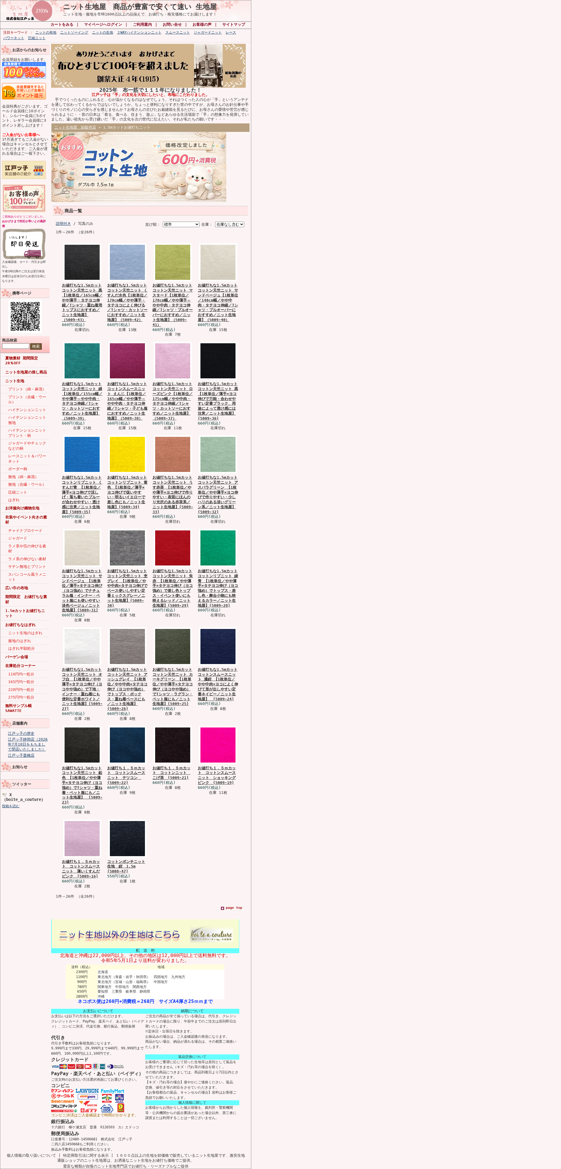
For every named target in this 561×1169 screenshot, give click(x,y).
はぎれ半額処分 (21, 648)
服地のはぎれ (19, 641)
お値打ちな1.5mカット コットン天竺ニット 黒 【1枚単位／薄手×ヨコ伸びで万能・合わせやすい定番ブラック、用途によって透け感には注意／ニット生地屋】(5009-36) (218, 401)
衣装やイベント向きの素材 (26, 519)
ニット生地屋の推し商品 (26, 372)
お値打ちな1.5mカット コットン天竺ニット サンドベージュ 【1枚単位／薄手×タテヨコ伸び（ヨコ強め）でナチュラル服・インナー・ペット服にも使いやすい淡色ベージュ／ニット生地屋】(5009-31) (82, 590)
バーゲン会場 (16, 657)
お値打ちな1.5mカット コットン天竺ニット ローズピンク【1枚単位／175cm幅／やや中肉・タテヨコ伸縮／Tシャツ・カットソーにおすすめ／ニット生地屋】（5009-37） (173, 401)
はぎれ (14, 500)
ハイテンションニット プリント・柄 (28, 432)
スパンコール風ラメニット (27, 577)
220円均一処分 (21, 689)
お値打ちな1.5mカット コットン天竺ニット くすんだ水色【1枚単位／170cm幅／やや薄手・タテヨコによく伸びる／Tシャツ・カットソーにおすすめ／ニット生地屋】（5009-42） (127, 302)
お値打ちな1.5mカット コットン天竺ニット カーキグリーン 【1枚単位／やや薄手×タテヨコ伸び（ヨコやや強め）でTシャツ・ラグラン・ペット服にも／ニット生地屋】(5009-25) (173, 686)
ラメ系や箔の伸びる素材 (27, 548)
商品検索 (9, 340)
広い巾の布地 (16, 588)
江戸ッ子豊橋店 (21, 755)
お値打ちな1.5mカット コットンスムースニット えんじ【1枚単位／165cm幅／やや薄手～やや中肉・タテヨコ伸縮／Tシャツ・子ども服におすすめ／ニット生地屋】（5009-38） (127, 401)
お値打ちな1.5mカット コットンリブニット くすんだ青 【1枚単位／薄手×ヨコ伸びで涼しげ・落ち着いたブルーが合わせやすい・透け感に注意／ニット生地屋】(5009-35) (82, 494)
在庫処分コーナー (20, 665)
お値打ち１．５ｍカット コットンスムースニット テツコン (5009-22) (126, 775)
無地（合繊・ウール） (27, 484)
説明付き (63, 223)
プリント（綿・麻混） (27, 389)
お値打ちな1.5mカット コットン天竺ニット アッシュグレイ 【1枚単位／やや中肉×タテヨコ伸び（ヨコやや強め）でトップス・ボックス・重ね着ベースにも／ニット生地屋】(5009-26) (127, 689)
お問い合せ (172, 24)
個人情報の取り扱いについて (31, 1155)
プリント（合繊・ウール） (27, 399)
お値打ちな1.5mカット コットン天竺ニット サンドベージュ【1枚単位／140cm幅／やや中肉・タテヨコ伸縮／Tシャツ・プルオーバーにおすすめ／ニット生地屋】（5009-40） (218, 302)
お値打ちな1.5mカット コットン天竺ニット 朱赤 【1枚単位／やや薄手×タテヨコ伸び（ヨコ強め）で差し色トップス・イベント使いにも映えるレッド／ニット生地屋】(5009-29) (173, 588)
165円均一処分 (21, 682)
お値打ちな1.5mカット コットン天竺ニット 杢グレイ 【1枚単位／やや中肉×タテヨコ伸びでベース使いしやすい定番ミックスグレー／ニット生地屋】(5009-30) (127, 588)
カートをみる (62, 24)
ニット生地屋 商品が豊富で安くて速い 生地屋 (140, 7)
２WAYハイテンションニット (139, 32)
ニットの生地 (102, 32)
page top (234, 908)
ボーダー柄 (17, 469)
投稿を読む (11, 806)
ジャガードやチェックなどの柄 (27, 445)
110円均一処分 (21, 674)
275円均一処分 (21, 697)
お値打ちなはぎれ (20, 625)
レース (231, 32)
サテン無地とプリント (27, 566)
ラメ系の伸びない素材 (27, 559)
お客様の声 (202, 24)
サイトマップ (233, 24)
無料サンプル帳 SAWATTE (18, 708)
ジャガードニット (208, 32)
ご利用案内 (142, 24)
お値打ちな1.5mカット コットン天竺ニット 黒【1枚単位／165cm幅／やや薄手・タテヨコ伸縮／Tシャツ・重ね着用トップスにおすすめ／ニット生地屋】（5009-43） (82, 302)
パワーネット (13, 38)
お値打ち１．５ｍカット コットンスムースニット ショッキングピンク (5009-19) (217, 775)
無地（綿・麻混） (23, 477)
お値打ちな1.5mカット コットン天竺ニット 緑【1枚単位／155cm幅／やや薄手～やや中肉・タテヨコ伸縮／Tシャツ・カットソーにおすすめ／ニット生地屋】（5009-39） (82, 401)
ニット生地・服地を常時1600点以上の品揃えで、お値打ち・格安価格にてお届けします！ (140, 14)
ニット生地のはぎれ (25, 633)
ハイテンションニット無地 (27, 420)
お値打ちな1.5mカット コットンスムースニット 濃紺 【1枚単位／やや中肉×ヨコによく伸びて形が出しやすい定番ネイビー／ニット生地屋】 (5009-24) (218, 684)
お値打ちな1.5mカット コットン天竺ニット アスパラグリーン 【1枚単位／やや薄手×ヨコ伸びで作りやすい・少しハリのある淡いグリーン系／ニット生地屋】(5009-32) (218, 494)
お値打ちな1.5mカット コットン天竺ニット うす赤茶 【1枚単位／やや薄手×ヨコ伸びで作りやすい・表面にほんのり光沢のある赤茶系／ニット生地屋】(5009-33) (173, 494)
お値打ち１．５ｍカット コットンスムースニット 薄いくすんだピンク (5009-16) (81, 868)
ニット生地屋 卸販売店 (75, 127)
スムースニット (177, 32)
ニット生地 (14, 381)
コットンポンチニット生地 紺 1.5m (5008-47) (126, 866)
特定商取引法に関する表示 (86, 1155)
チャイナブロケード (25, 530)
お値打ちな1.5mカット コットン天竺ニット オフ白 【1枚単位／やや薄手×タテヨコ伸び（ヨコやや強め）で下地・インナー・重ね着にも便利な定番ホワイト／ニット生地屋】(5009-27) (82, 689)
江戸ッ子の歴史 (21, 733)
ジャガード (17, 538)
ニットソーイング (74, 32)
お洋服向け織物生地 (22, 508)
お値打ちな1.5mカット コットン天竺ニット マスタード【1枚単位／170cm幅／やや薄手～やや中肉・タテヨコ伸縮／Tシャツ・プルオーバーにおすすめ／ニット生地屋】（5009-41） (173, 305)
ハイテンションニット (27, 410)
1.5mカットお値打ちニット (25, 613)
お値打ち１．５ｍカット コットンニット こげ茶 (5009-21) (172, 773)
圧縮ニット (37, 38)
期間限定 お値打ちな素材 (26, 599)
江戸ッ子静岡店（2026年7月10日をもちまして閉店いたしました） (28, 744)
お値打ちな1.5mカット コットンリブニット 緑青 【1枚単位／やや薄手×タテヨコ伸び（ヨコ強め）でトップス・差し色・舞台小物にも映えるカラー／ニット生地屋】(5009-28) (218, 588)
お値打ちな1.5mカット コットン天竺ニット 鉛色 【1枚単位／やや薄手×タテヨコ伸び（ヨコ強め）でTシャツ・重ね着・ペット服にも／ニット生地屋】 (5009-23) (82, 785)
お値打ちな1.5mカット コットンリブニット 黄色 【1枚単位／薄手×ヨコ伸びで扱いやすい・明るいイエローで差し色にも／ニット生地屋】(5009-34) (127, 492)
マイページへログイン (103, 24)
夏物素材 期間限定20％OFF (21, 360)
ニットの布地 (45, 32)
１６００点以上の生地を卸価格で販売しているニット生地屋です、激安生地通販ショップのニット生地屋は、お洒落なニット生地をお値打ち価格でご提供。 (151, 1158)
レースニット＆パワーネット (27, 458)
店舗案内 (19, 723)
